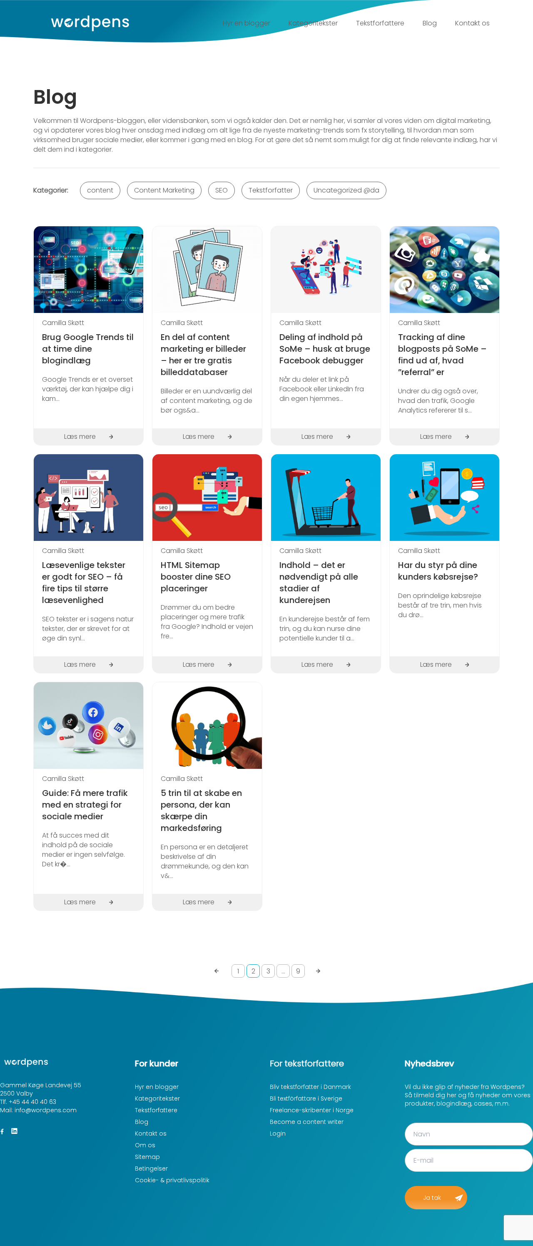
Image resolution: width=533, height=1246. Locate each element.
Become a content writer (307, 1122)
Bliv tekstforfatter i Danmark (310, 1087)
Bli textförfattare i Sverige (306, 1098)
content (100, 190)
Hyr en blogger (246, 23)
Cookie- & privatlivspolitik (172, 1180)
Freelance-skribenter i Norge (312, 1110)
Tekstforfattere (380, 23)
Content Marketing (164, 190)
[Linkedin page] (14, 1131)
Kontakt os (472, 23)
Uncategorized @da (346, 190)
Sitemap (147, 1157)
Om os (145, 1145)
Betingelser (151, 1168)
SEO (221, 190)
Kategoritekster (313, 23)
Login (278, 1133)
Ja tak (432, 1197)
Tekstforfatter (271, 190)
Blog (430, 23)
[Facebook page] (2, 1131)
